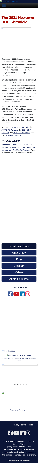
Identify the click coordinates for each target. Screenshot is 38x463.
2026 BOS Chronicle (13, 135)
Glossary (19, 265)
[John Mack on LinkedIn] (22, 295)
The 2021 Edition (11, 141)
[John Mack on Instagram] (27, 295)
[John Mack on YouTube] (16, 295)
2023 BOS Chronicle (10, 130)
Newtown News (19, 246)
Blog (19, 259)
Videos (19, 272)
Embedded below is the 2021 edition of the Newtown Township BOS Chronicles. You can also (19, 147)
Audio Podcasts (19, 278)
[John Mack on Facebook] (10, 295)
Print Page (32, 425)
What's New (19, 252)
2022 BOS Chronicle (20, 127)
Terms (23, 425)
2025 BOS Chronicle (21, 133)
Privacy (16, 425)
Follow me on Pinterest (17, 410)
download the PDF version (19, 150)
